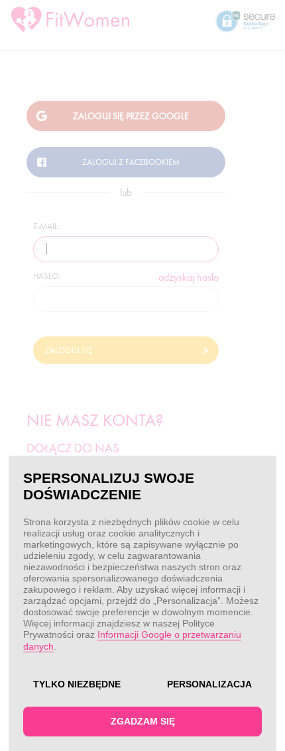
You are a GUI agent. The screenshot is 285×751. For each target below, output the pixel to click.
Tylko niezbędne (77, 684)
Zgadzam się (143, 721)
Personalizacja (209, 684)
